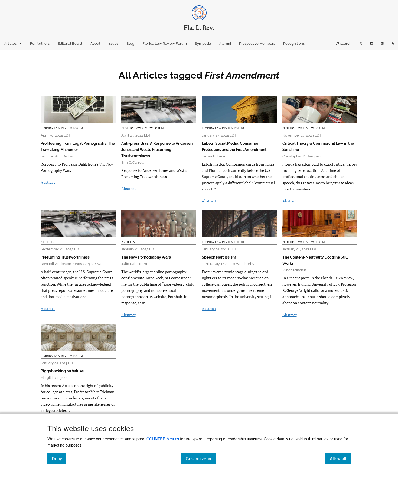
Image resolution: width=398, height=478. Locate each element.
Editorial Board (70, 43)
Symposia (203, 43)
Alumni (225, 43)
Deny (59, 458)
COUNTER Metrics (162, 438)
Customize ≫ (201, 458)
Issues (113, 43)
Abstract (48, 182)
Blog (130, 43)
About (95, 43)
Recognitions (294, 43)
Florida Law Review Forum (164, 43)
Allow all (340, 458)
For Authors (40, 43)
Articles (10, 43)
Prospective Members (257, 43)
